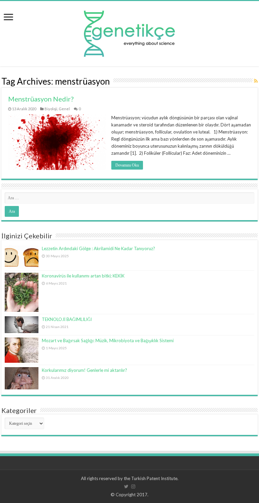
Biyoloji (51, 109)
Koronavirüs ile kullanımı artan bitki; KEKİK (83, 275)
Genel (64, 109)
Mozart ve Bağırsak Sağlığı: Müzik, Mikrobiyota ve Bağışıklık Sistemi (108, 340)
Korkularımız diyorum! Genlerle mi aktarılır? (84, 370)
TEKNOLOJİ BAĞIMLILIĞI (67, 319)
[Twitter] (126, 486)
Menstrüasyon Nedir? (41, 99)
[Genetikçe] (129, 31)
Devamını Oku (127, 165)
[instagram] (133, 486)
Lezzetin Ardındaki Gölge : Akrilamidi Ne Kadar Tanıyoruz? (98, 248)
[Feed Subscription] (256, 81)
